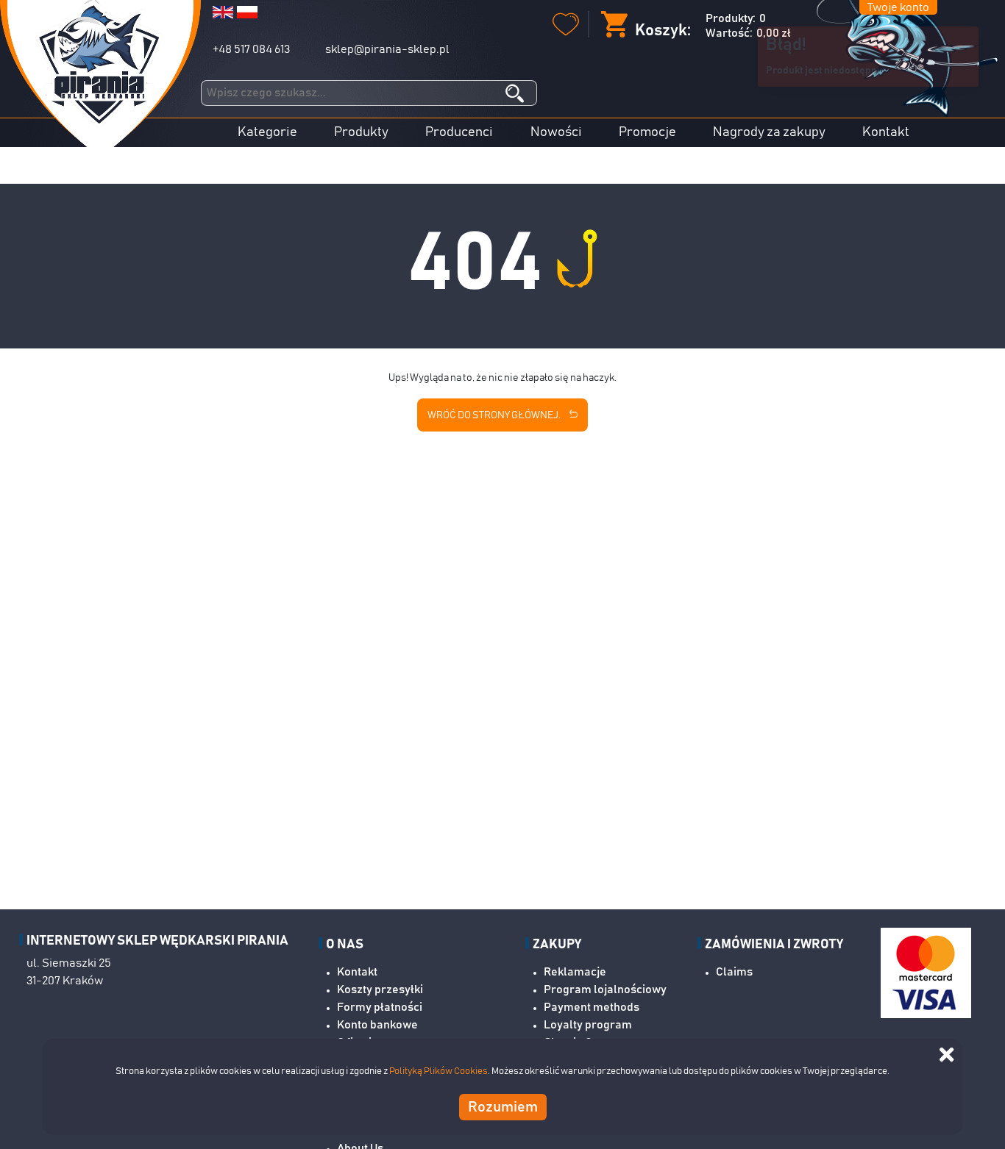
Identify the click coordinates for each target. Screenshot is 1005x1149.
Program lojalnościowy (605, 989)
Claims (734, 972)
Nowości (556, 132)
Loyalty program (588, 1025)
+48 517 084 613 (251, 49)
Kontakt (885, 132)
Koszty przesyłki (380, 989)
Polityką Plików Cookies (438, 1071)
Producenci (459, 132)
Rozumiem (503, 1106)
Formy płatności (379, 1007)
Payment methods (591, 1007)
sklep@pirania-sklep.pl (387, 49)
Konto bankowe (377, 1025)
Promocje (647, 132)
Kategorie (267, 132)
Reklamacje (575, 972)
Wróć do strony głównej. (494, 414)
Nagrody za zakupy (769, 132)
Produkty (361, 132)
